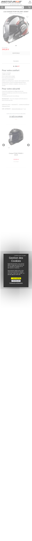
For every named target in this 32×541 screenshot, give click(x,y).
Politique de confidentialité (16, 283)
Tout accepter (16, 278)
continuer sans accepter (20, 255)
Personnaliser (16, 280)
